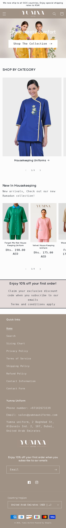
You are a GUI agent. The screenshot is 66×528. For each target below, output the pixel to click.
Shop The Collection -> (32, 43)
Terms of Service (18, 358)
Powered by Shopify (43, 523)
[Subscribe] (55, 470)
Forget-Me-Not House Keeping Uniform (15, 244)
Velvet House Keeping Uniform (43, 246)
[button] (4, 13)
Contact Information (21, 381)
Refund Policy (16, 373)
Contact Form (15, 388)
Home (9, 328)
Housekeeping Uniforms (30, 160)
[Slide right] (40, 170)
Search (11, 336)
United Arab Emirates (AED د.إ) (31, 504)
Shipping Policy (17, 366)
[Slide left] (25, 170)
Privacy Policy (17, 351)
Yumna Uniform (28, 523)
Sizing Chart (15, 343)
